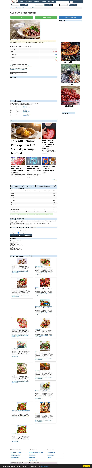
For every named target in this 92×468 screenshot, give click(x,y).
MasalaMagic (51, 455)
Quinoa (24, 109)
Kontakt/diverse (51, 1)
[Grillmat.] (70, 53)
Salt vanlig (25, 110)
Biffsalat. (36, 287)
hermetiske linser (26, 111)
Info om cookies (15, 457)
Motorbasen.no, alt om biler (36, 452)
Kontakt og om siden (16, 452)
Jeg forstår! (86, 466)
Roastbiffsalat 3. (38, 329)
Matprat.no (17, 39)
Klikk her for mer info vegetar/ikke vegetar (18, 69)
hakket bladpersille (26, 114)
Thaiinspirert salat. (15, 375)
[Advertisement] (33, 87)
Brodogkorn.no (51, 452)
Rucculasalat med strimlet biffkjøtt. (42, 390)
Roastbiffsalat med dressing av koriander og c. (44, 306)
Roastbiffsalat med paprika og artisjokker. (20, 329)
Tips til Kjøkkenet (33, 460)
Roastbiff (24, 106)
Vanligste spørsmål (15, 455)
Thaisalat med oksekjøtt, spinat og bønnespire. (21, 410)
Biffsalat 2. (37, 351)
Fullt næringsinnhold (46, 17)
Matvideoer (32, 457)
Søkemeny (21, 1)
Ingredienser (36, 1)
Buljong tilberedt (26, 107)
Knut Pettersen (17, 240)
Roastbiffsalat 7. (15, 348)
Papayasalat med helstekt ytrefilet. (18, 265)
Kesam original (26, 115)
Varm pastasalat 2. (15, 288)
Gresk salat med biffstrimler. (40, 414)
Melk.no (49, 457)
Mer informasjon (45, 466)
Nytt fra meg (32, 455)
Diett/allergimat (29, 1)
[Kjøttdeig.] (70, 96)
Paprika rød (25, 112)
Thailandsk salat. (15, 433)
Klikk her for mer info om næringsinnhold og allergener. (21, 65)
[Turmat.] (70, 74)
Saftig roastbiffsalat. (39, 266)
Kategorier (44, 1)
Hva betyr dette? (47, 214)
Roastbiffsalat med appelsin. (40, 370)
